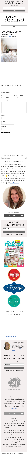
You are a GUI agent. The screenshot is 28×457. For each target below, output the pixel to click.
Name (3, 115)
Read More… (14, 183)
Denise (10, 36)
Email (3, 121)
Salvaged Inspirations (14, 18)
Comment (4, 101)
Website (3, 126)
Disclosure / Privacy (9, 336)
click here (14, 408)
